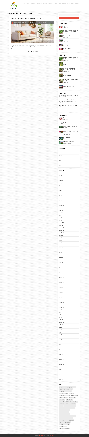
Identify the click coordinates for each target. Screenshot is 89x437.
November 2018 (61, 322)
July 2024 (60, 215)
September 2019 (61, 307)
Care (74, 387)
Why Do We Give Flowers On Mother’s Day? (70, 26)
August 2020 (61, 292)
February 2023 (61, 247)
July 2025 (60, 192)
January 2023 (61, 250)
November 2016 (61, 359)
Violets (61, 422)
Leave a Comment (42, 22)
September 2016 (61, 364)
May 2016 (60, 374)
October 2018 (61, 324)
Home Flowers (62, 399)
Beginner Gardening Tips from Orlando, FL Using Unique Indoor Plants (70, 80)
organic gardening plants (64, 409)
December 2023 (61, 227)
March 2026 (61, 180)
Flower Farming (33, 3)
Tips (71, 418)
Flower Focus (39, 3)
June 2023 (60, 237)
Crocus (61, 389)
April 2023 (60, 242)
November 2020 (61, 289)
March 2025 (61, 202)
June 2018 (60, 334)
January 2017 (61, 354)
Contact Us (77, 3)
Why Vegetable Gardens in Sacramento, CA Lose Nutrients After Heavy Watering (70, 30)
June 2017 (60, 347)
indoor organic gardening (64, 403)
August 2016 (61, 367)
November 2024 (61, 207)
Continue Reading (34, 52)
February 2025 (61, 205)
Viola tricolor (71, 420)
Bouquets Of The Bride (68, 387)
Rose (64, 418)
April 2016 (60, 377)
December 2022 (61, 252)
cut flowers (62, 391)
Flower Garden (62, 395)
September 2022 (61, 260)
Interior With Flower (62, 3)
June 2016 (60, 372)
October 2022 (61, 257)
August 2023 (61, 235)
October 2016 (61, 362)
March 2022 (61, 275)
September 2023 (61, 232)
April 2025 (60, 200)
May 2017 (60, 349)
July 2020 (60, 294)
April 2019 (60, 317)
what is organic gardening (64, 428)
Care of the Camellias (67, 48)
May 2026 (60, 175)
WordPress (52, 435)
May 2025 (60, 197)
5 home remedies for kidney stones (69, 117)
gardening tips (72, 397)
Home (24, 3)
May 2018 (60, 337)
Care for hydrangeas (66, 137)
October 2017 (61, 342)
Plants (61, 418)
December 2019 (61, 304)
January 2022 (61, 280)
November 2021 (61, 284)
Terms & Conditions (70, 3)
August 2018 (61, 329)
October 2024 (61, 210)
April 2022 (60, 272)
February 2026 (61, 183)
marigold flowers (67, 405)
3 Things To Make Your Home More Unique (27, 18)
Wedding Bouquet (67, 422)
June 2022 (60, 267)
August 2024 (61, 212)
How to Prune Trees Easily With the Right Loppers (67, 99)
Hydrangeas (75, 401)
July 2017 (60, 344)
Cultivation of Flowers (68, 389)
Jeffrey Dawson (18, 22)
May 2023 (60, 240)
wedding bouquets (63, 426)
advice (61, 387)
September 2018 (61, 327)
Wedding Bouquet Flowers (64, 424)
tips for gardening (63, 420)
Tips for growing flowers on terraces (69, 35)
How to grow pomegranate (63, 122)
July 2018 (60, 332)
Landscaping (73, 403)
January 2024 (61, 225)
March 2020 (61, 299)
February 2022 (61, 277)
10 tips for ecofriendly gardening (69, 141)
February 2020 (61, 302)
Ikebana (56, 3)
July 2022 (60, 265)
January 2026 (61, 185)
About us (27, 3)
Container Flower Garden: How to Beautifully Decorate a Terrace (69, 85)
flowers (68, 395)
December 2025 (61, 188)
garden (61, 397)
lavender (61, 405)
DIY (66, 391)
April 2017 (60, 352)
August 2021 (61, 287)
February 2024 (61, 222)
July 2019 (60, 312)
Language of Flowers (67, 44)
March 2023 (61, 245)
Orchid (74, 405)
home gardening (69, 399)
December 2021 (61, 282)
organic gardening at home (69, 407)
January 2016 (61, 379)
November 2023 (61, 230)
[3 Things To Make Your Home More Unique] (32, 32)
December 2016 (61, 357)
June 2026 (60, 173)
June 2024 (60, 217)
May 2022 (60, 270)
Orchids (61, 407)
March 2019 (61, 319)
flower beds (71, 393)
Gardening (45, 3)
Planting (73, 416)
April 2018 (60, 339)
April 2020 (60, 297)
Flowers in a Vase (74, 395)
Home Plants (62, 401)
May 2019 (60, 314)
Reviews (34, 22)
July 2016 (60, 369)
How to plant (68, 401)
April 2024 (60, 220)
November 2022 (61, 255)
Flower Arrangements (64, 393)
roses (68, 418)
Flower (70, 391)
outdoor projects (63, 416)
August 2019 (61, 309)
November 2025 (61, 190)
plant (69, 416)
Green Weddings (50, 3)
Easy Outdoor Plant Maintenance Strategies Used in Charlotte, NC (69, 69)
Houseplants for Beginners (68, 40)
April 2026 (60, 178)
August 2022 (61, 262)
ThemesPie (41, 435)
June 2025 (60, 195)
